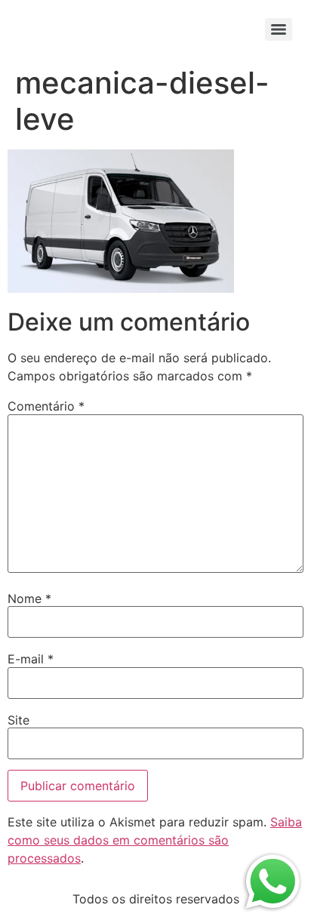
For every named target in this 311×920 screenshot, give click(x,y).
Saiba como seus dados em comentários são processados (155, 840)
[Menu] (278, 29)
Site (18, 720)
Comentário (46, 406)
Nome (29, 598)
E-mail (31, 659)
